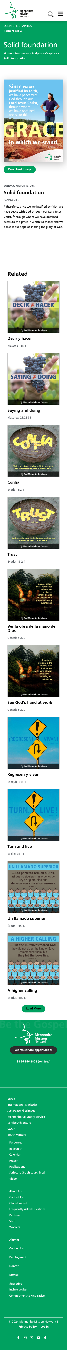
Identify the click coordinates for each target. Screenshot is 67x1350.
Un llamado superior (26, 919)
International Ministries (22, 1104)
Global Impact (18, 1203)
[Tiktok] (47, 1339)
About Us (15, 1191)
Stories (14, 1274)
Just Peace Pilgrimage (21, 1110)
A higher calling (22, 991)
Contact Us (16, 1197)
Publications (17, 1166)
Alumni (14, 1239)
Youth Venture (16, 1134)
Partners (14, 1215)
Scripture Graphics (44, 53)
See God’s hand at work (29, 703)
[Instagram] (26, 1339)
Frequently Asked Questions (27, 1209)
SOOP (11, 1129)
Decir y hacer (19, 339)
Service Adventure (19, 1122)
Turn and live (19, 847)
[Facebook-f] (20, 1339)
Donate (14, 1266)
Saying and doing (23, 411)
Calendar (15, 1154)
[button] (33, 1008)
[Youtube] (40, 1339)
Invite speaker (18, 1289)
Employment (17, 1257)
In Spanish (15, 1148)
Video (13, 1178)
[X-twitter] (33, 1339)
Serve (11, 1099)
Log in (45, 1326)
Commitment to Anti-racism (27, 1295)
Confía (13, 482)
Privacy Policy (28, 1326)
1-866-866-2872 (27, 1061)
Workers (14, 1227)
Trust (12, 555)
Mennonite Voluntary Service (26, 1117)
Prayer (13, 1160)
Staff (12, 1221)
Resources (22, 53)
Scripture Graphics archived (27, 1172)
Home (8, 53)
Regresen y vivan (23, 775)
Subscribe (15, 1283)
